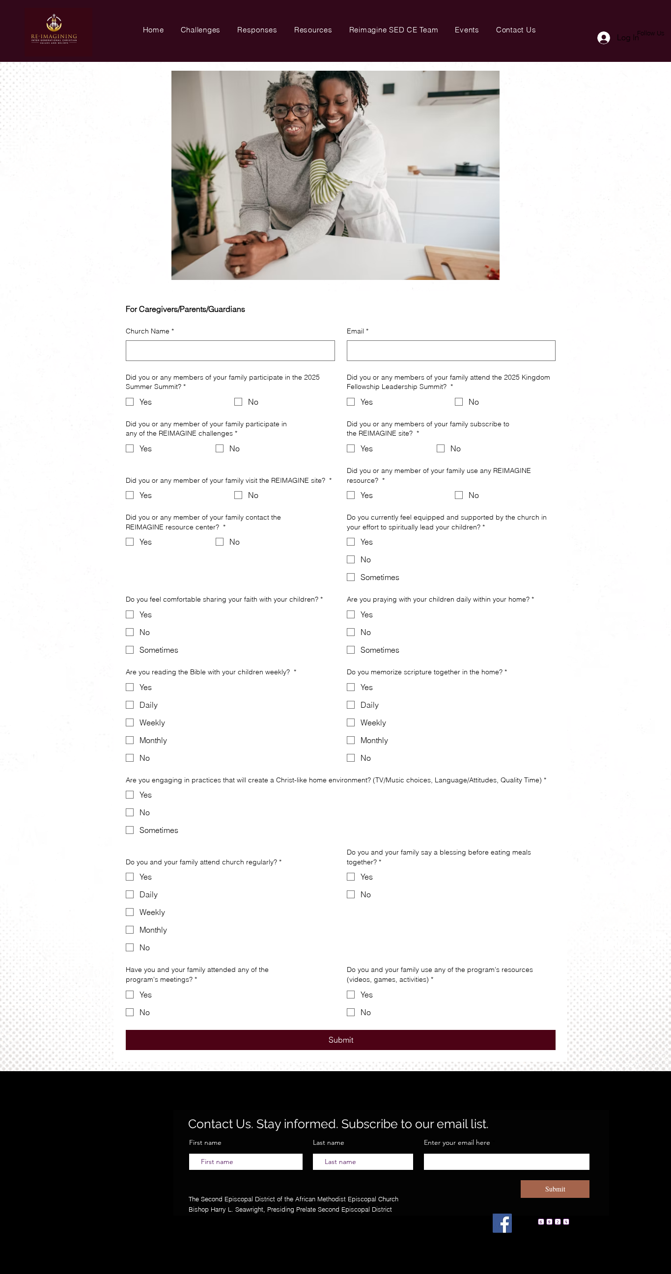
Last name (328, 1142)
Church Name (150, 331)
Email (357, 331)
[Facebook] (502, 1223)
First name (205, 1142)
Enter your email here (458, 1142)
